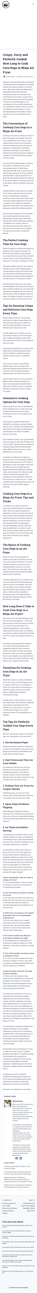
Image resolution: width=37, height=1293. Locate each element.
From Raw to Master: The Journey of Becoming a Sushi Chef (17, 1251)
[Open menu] (33, 4)
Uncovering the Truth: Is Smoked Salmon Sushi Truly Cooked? (18, 1247)
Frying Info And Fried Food (25, 76)
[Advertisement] (18, 28)
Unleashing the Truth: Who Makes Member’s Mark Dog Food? (28, 1205)
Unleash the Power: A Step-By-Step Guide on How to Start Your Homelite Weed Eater (17, 1173)
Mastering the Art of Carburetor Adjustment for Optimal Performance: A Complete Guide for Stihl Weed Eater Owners (18, 1179)
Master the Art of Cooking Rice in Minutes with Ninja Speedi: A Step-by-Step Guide (18, 1186)
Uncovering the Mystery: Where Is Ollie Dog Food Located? (17, 1167)
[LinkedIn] (20, 1158)
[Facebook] (16, 1158)
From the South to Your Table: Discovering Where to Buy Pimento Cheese (9, 1206)
